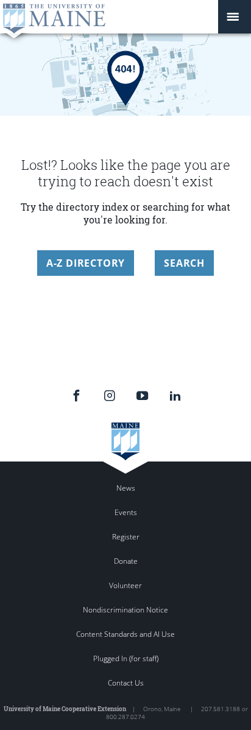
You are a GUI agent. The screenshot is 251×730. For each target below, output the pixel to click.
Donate (126, 561)
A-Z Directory (85, 263)
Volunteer (125, 585)
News (125, 488)
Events (126, 512)
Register (126, 537)
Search (184, 263)
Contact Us (126, 683)
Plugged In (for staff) (125, 658)
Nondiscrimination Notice (125, 610)
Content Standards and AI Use (125, 634)
